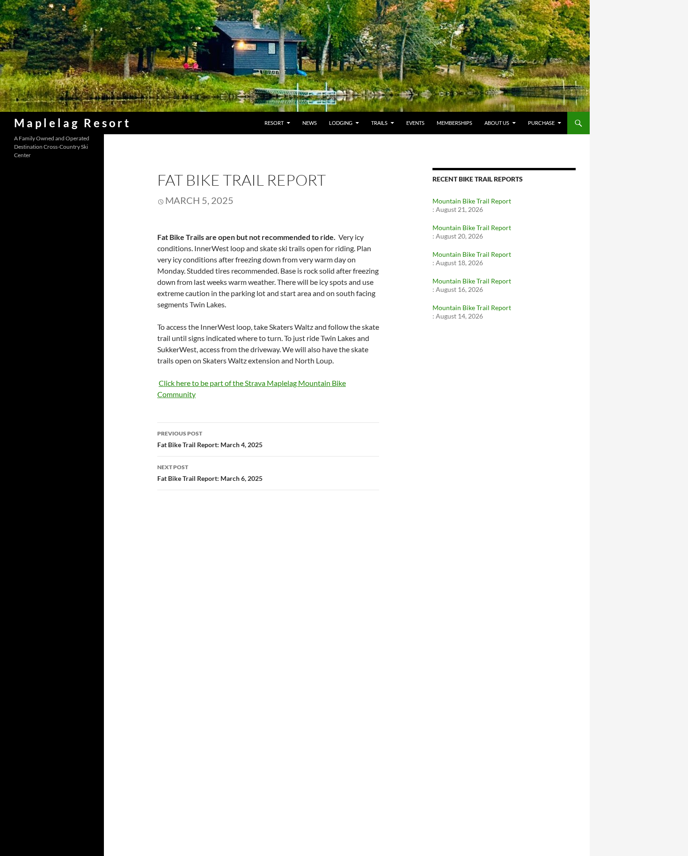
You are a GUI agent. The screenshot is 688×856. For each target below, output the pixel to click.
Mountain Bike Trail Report (471, 201)
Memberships (454, 123)
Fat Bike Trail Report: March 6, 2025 (210, 473)
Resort (274, 123)
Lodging (340, 123)
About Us (496, 123)
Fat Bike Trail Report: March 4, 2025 (210, 439)
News (309, 123)
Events (415, 123)
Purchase (541, 123)
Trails (379, 123)
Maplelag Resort (72, 123)
